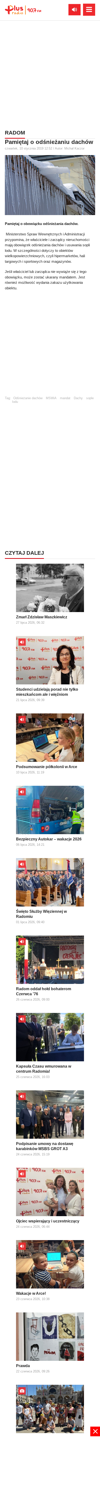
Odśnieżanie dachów (27, 398)
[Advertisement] (50, 74)
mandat (65, 398)
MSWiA (51, 398)
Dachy (78, 398)
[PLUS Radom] (23, 9)
